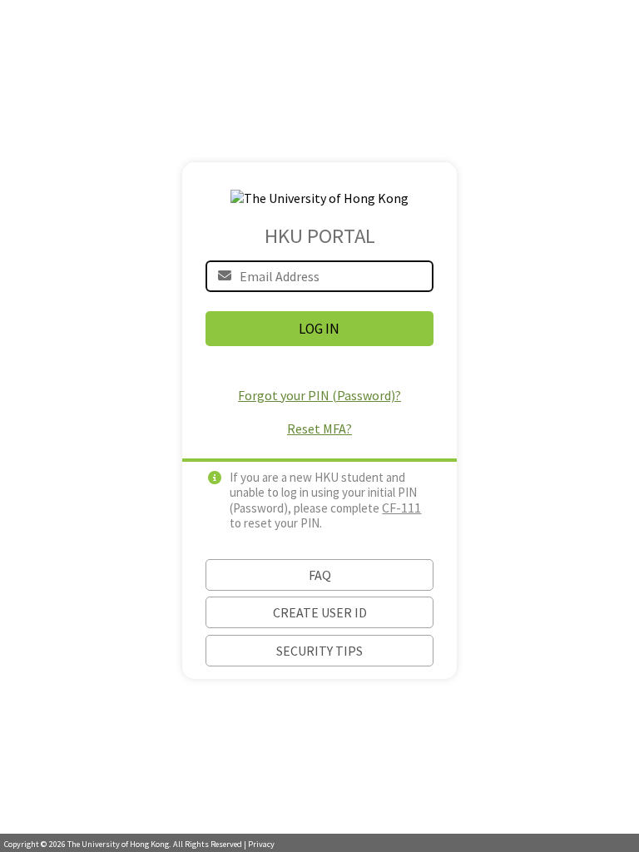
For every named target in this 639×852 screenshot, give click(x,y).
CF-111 (401, 507)
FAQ (320, 575)
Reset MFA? (319, 428)
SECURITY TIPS (319, 650)
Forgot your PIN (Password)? (319, 395)
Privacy (261, 844)
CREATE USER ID (320, 612)
